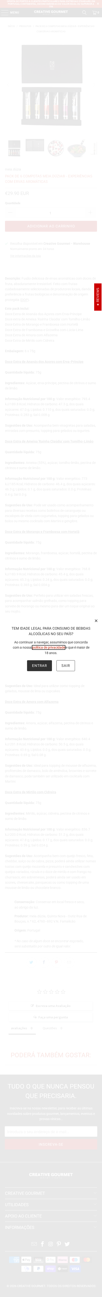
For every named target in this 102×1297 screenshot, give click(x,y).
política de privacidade (48, 647)
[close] (96, 620)
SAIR (65, 666)
